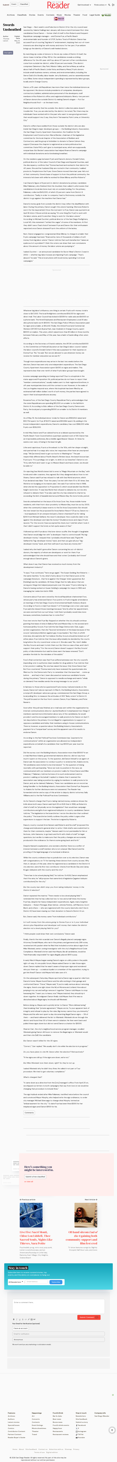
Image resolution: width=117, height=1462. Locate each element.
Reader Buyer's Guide (16, 1437)
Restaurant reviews (61, 1434)
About (21, 1449)
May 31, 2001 (17, 42)
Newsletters (81, 1416)
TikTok (80, 1434)
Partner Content (14, 1434)
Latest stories (13, 1422)
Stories (32, 15)
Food (85, 15)
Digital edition (52, 1452)
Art (33, 1416)
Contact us (43, 1449)
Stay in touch (81, 1413)
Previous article (28, 1199)
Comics (11, 1428)
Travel (34, 1434)
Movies (68, 15)
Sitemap (68, 1449)
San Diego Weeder (101, 1416)
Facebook (82, 1425)
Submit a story (82, 1422)
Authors (11, 1419)
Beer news (57, 1419)
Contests (50, 15)
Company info (100, 1413)
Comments (29, 1113)
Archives (11, 15)
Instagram (82, 1431)
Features (11, 1413)
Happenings (37, 1413)
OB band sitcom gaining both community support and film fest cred (81, 1237)
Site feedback (81, 1419)
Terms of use (39, 1452)
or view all (28, 1181)
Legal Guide (95, 15)
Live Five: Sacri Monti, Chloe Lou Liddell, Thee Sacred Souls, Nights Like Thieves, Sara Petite (36, 1237)
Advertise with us (56, 1449)
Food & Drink (58, 1413)
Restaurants (58, 1431)
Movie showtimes (39, 1428)
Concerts (36, 1419)
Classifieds (22, 15)
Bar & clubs (57, 1416)
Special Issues (14, 1425)
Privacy (76, 1449)
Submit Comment (87, 1317)
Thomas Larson (6, 40)
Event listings (37, 1425)
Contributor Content (16, 1431)
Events (41, 15)
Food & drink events (61, 1425)
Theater (76, 15)
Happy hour (57, 1428)
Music (59, 15)
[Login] (113, 5)
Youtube (81, 1437)
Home (15, 1449)
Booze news (57, 1422)
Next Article (90, 1199)
